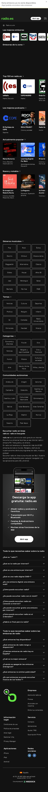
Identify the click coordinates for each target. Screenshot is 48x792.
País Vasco (24, 423)
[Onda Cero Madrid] (24, 37)
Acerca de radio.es (34, 695)
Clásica (38, 264)
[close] (46, 1)
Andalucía (9, 382)
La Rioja (10, 415)
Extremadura (38, 398)
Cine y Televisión (38, 351)
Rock (24, 248)
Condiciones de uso (11, 724)
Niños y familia (38, 367)
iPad (5, 757)
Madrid (24, 415)
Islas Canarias (38, 407)
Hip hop (24, 289)
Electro (9, 256)
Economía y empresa (9, 343)
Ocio (38, 343)
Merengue (24, 281)
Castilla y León (9, 398)
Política (9, 312)
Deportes (38, 303)
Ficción (24, 343)
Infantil (38, 312)
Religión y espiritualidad (24, 351)
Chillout (24, 256)
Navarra (9, 423)
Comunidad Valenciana (24, 398)
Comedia (24, 320)
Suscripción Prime (34, 734)
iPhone (6, 753)
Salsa (38, 281)
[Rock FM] (33, 37)
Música (38, 328)
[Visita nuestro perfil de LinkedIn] (29, 755)
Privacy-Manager (10, 741)
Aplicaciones (32, 726)
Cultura (24, 303)
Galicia (9, 407)
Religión (24, 312)
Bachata (10, 289)
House (24, 272)
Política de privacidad (11, 728)
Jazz (9, 281)
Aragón (24, 382)
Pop (9, 248)
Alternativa (24, 264)
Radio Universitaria (38, 320)
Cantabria (9, 390)
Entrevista (9, 328)
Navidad (24, 328)
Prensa (30, 699)
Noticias (10, 303)
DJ (9, 320)
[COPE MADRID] (15, 37)
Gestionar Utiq (9, 737)
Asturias (38, 382)
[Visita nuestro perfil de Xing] (34, 755)
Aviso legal (7, 733)
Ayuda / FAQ (32, 730)
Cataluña (24, 390)
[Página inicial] (4, 25)
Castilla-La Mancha (38, 390)
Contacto (31, 722)
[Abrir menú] (45, 18)
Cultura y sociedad (38, 359)
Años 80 (38, 272)
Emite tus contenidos (35, 710)
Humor (9, 359)
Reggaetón (9, 264)
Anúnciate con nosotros (33, 705)
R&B (38, 289)
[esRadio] (6, 37)
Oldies (9, 272)
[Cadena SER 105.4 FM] (42, 37)
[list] (24, 37)
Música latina (38, 256)
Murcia (38, 415)
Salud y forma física (24, 368)
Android (6, 762)
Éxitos (38, 248)
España (25, 773)
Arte (9, 367)
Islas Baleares (24, 407)
